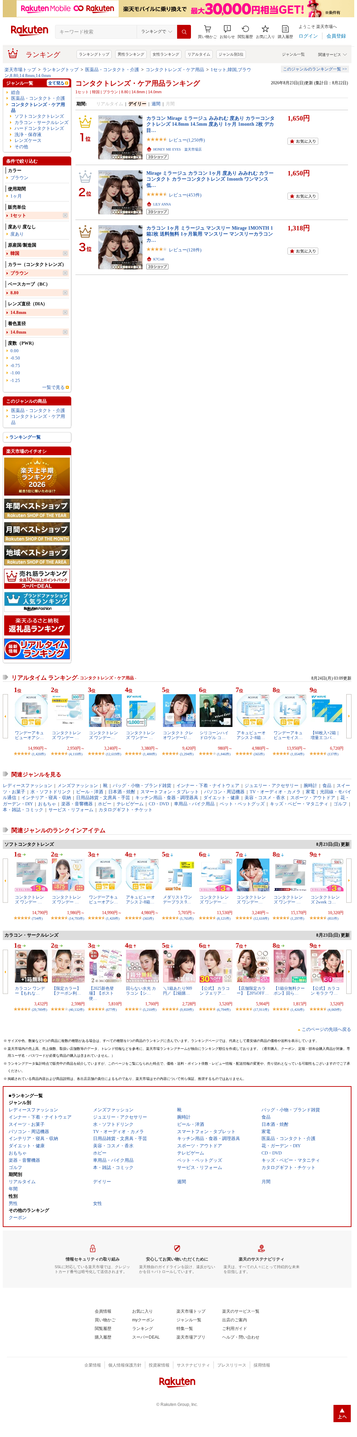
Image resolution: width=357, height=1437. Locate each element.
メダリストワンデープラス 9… (177, 899)
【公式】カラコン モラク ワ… (325, 991)
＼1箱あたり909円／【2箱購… (177, 991)
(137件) (333, 754)
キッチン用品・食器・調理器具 (166, 797)
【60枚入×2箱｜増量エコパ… (325, 735)
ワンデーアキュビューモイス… (288, 735)
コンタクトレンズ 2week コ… (325, 899)
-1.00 (15, 372)
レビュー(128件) (185, 249)
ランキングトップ (94, 54)
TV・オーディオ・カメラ (275, 791)
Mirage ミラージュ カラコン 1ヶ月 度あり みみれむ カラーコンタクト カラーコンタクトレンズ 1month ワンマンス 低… (210, 179)
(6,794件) (223, 1010)
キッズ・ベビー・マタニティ (299, 803)
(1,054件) (297, 754)
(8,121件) (223, 918)
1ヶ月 (16, 196)
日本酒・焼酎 (121, 791)
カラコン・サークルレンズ (41, 122)
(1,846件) (223, 754)
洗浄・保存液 (28, 134)
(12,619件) (113, 754)
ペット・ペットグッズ (242, 803)
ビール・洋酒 (89, 791)
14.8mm (18, 312)
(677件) (111, 1010)
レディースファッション (27, 785)
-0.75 (15, 365)
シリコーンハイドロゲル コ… (214, 735)
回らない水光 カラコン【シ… (141, 991)
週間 (156, 103)
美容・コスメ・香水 (265, 797)
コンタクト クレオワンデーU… (178, 735)
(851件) (333, 918)
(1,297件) (297, 918)
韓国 (14, 253)
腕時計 (310, 785)
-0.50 (15, 358)
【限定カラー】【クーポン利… (66, 991)
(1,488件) (149, 754)
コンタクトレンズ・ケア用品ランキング (137, 83)
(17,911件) (261, 1010)
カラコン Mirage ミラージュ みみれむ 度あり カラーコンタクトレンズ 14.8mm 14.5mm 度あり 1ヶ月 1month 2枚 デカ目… (210, 124)
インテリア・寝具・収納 (46, 797)
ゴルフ (340, 803)
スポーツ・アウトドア (312, 797)
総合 (15, 92)
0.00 (14, 350)
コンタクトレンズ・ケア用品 (175, 69)
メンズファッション (77, 785)
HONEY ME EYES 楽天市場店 (177, 149)
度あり (17, 234)
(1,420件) (38, 754)
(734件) (37, 918)
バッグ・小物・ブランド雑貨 (142, 785)
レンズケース (28, 140)
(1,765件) (186, 918)
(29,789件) (39, 1010)
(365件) (259, 754)
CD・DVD (159, 803)
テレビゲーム (130, 803)
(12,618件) (261, 918)
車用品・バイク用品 (194, 803)
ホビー (104, 803)
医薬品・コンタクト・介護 (112, 69)
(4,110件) (75, 754)
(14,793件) (76, 918)
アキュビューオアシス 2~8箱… (251, 735)
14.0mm (18, 332)
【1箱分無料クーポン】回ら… (289, 991)
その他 (21, 146)
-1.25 (15, 380)
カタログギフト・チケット (126, 809)
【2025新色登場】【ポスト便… (101, 993)
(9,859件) (186, 1010)
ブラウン (19, 177)
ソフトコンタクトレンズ (39, 116)
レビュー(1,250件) (187, 140)
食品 (326, 785)
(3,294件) (186, 754)
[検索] (184, 32)
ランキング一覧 (25, 437)
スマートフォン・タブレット (169, 791)
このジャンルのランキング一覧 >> (315, 69)
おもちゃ (47, 803)
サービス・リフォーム (70, 809)
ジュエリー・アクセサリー (272, 785)
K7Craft (158, 259)
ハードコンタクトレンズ (39, 128)
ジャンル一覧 (293, 54)
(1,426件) (297, 1010)
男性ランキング (131, 54)
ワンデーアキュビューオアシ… (29, 735)
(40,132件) (76, 1010)
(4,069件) (334, 1010)
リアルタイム (198, 54)
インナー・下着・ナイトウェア (207, 785)
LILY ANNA (162, 204)
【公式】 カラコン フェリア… (215, 991)
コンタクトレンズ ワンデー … (66, 735)
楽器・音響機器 (77, 803)
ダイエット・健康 (221, 797)
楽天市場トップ (20, 69)
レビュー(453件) (185, 195)
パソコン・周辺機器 (224, 791)
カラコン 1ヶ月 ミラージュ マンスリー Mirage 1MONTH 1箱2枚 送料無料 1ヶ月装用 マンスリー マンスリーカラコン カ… (209, 234)
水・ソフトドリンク (50, 791)
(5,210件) (149, 1010)
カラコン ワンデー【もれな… (30, 991)
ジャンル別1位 (231, 54)
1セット (18, 215)
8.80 (14, 292)
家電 (310, 791)
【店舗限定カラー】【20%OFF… (253, 991)
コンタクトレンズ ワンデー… (103, 735)
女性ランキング (166, 54)
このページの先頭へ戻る (326, 1029)
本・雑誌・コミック (23, 809)
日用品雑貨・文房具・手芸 (103, 797)
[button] (227, 32)
